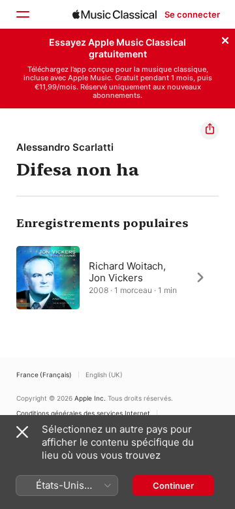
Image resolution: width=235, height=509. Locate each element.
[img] (114, 14)
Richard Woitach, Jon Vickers (127, 271)
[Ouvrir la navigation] (22, 14)
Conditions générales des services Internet (83, 413)
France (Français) (44, 374)
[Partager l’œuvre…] (209, 130)
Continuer (173, 485)
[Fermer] (225, 38)
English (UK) (104, 374)
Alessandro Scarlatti (65, 147)
